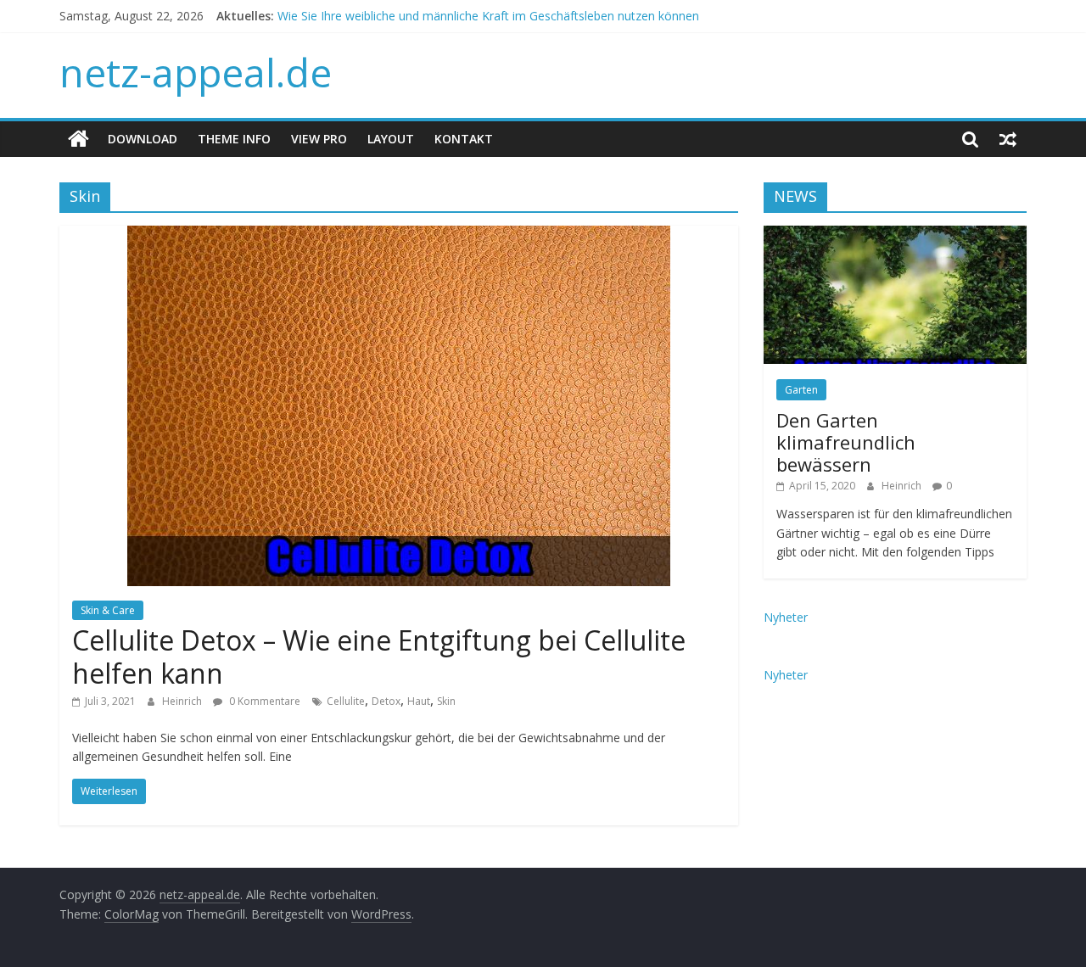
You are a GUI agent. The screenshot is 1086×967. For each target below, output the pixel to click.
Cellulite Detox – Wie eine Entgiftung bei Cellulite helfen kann (379, 656)
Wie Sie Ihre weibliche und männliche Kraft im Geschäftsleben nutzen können (488, 21)
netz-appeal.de (195, 72)
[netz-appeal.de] (78, 139)
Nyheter (786, 617)
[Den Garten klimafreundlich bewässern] (895, 234)
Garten (801, 390)
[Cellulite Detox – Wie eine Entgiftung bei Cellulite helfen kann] (398, 235)
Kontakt (463, 139)
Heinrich (183, 701)
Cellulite (346, 701)
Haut (418, 701)
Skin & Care (108, 610)
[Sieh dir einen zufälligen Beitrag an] (1008, 139)
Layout (390, 139)
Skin (446, 701)
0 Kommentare (263, 701)
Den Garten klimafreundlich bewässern (845, 442)
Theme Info (234, 139)
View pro (319, 139)
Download (142, 139)
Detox (386, 701)
